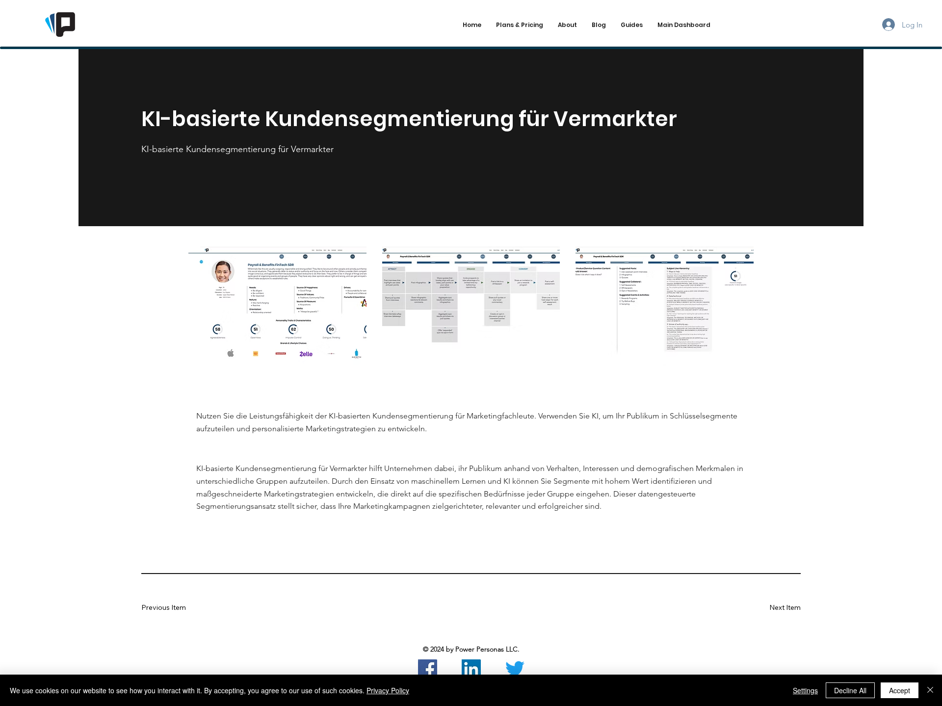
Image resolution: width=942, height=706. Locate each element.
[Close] (930, 690)
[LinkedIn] (471, 669)
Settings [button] (805, 690)
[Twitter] (514, 669)
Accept (899, 690)
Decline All (850, 690)
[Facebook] (427, 669)
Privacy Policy (387, 690)
